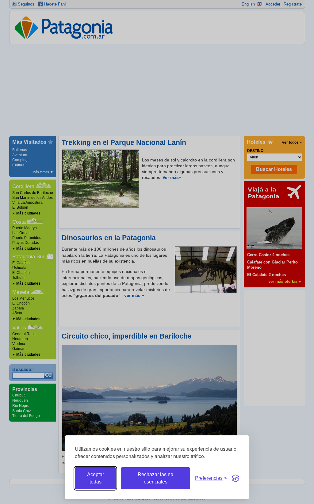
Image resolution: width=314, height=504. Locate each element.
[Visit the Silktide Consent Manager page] (235, 478)
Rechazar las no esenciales (155, 478)
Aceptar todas (95, 478)
